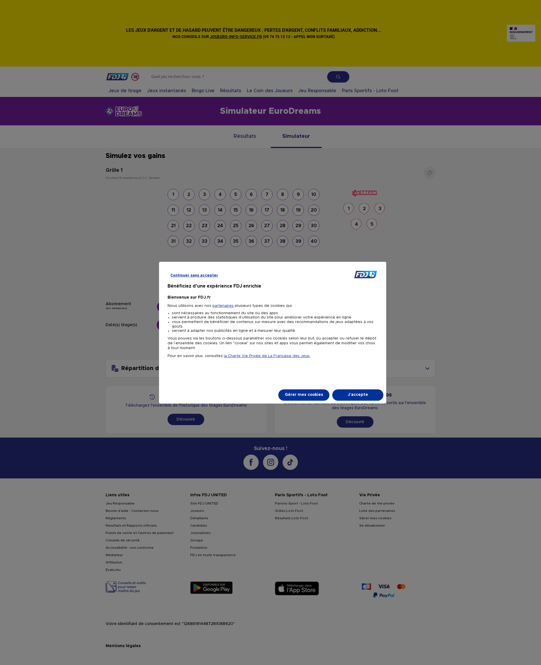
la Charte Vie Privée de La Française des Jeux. (267, 356)
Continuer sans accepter (194, 275)
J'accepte (358, 395)
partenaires (223, 306)
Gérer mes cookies (304, 395)
